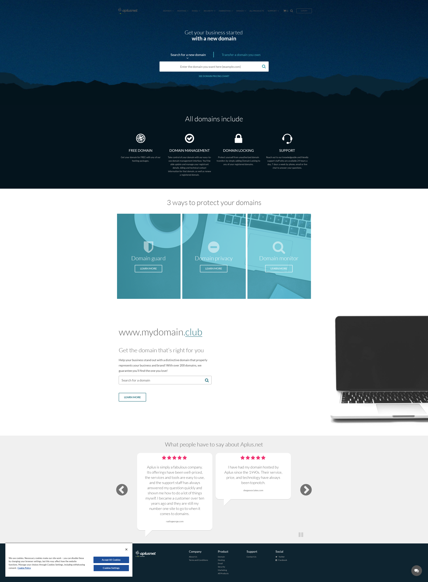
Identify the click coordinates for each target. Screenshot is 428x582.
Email (195, 11)
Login (304, 10)
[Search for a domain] (263, 66)
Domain (167, 11)
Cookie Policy (24, 568)
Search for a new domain (188, 55)
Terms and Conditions (198, 560)
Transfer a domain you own (241, 55)
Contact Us (251, 556)
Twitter (282, 556)
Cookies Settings (111, 568)
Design (240, 11)
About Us (193, 556)
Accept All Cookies (111, 559)
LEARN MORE (148, 268)
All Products (256, 11)
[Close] (126, 549)
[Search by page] (290, 10)
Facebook (282, 560)
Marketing (225, 11)
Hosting (181, 11)
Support (272, 11)
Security (208, 11)
